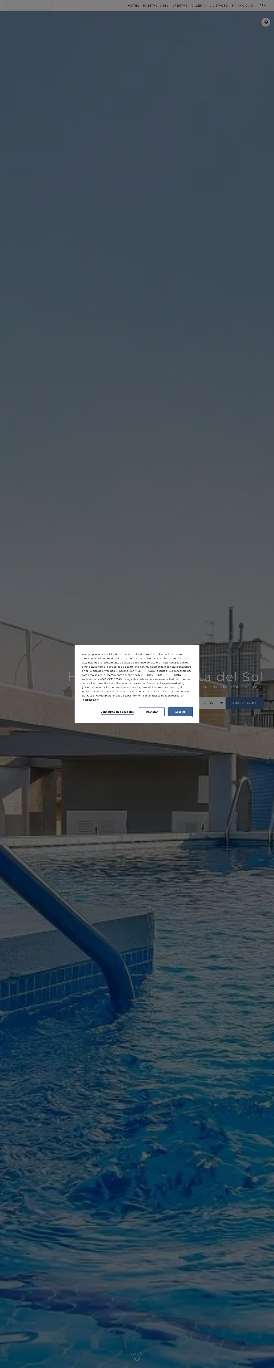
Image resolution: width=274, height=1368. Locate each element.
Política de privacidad (102, 670)
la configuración (90, 699)
